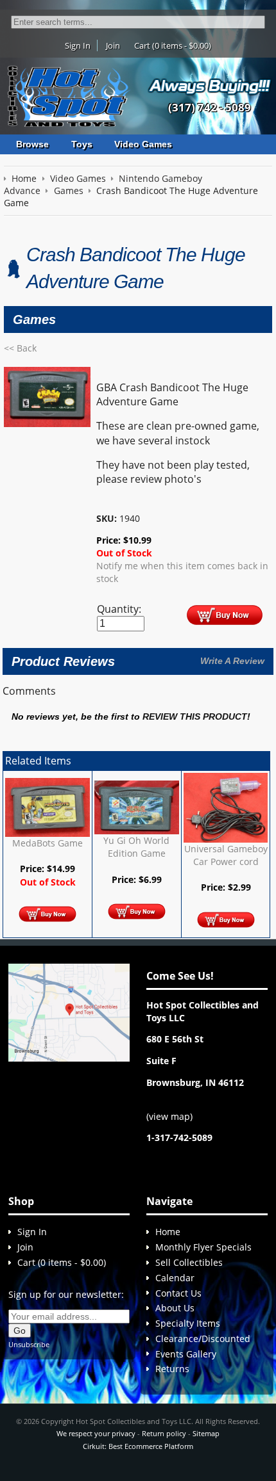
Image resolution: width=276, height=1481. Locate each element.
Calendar (174, 1278)
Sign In (78, 45)
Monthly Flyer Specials (203, 1247)
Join (113, 45)
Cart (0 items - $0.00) (172, 45)
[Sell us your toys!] (210, 86)
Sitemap (206, 1433)
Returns (172, 1369)
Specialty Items (187, 1323)
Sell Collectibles (189, 1262)
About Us (174, 1308)
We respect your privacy (95, 1433)
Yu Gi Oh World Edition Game (136, 846)
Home (167, 1232)
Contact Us (178, 1293)
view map (169, 1116)
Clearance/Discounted (202, 1338)
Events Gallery (185, 1354)
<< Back (20, 348)
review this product (194, 717)
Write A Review (232, 661)
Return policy (164, 1433)
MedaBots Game (47, 843)
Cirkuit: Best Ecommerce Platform (138, 1446)
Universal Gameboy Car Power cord (226, 855)
